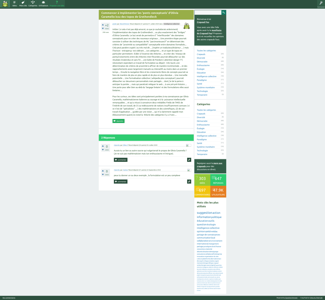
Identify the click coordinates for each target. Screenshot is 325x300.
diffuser (210, 273)
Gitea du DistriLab (316, 298)
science (217, 273)
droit (213, 246)
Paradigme (202, 80)
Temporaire (202, 95)
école (205, 277)
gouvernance (210, 275)
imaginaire (203, 286)
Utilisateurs (43, 6)
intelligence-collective (208, 228)
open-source (207, 265)
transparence (203, 275)
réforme (218, 269)
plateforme (206, 259)
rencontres (201, 249)
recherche (200, 265)
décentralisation (203, 251)
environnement (215, 241)
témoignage (213, 251)
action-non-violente (205, 281)
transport (218, 282)
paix (209, 288)
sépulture (211, 279)
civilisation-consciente (207, 269)
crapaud (215, 263)
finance (218, 246)
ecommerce (203, 282)
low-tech (199, 269)
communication (204, 238)
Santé (199, 84)
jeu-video (208, 282)
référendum (206, 284)
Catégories (32, 6)
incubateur (215, 271)
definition (211, 284)
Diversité (201, 58)
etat (215, 288)
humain (221, 273)
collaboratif (209, 254)
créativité (208, 249)
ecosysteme (213, 282)
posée (114, 24)
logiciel (213, 265)
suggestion (204, 212)
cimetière (216, 279)
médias (214, 231)
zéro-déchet (217, 277)
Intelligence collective (171, 24)
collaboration (203, 241)
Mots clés (23, 6)
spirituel (199, 271)
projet (198, 275)
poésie (198, 282)
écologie (211, 224)
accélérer (206, 288)
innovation (200, 256)
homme (198, 290)
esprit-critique (204, 261)
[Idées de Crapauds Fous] (5, 4)
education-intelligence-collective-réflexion (207, 267)
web (220, 275)
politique (216, 217)
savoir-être (204, 271)
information (204, 216)
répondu (117, 145)
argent (217, 261)
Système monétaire (206, 87)
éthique (210, 263)
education (205, 273)
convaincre (201, 254)
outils (211, 220)
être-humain (217, 284)
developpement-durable (216, 281)
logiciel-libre (219, 265)
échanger (205, 263)
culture (199, 259)
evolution (211, 261)
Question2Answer (291, 298)
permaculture (200, 284)
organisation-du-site (211, 256)
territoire (213, 286)
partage (200, 246)
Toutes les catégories (206, 50)
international (202, 244)
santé (208, 231)
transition (209, 271)
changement (214, 244)
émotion (207, 279)
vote (214, 273)
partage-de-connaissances (208, 234)
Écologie (201, 69)
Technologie (202, 91)
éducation (202, 220)
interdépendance (201, 279)
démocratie (200, 273)
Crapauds (201, 54)
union (214, 269)
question (202, 224)
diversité (216, 275)
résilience (199, 286)
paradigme (207, 246)
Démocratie (202, 61)
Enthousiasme (203, 65)
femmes (212, 288)
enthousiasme (200, 277)
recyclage (209, 286)
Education (201, 73)
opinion (201, 231)
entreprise (218, 254)
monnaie (199, 263)
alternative (214, 259)
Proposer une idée (57, 6)
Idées (14, 6)
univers (220, 271)
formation (218, 288)
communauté (210, 277)
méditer (221, 267)
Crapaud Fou (203, 22)
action (216, 212)
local (213, 238)
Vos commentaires (9, 298)
